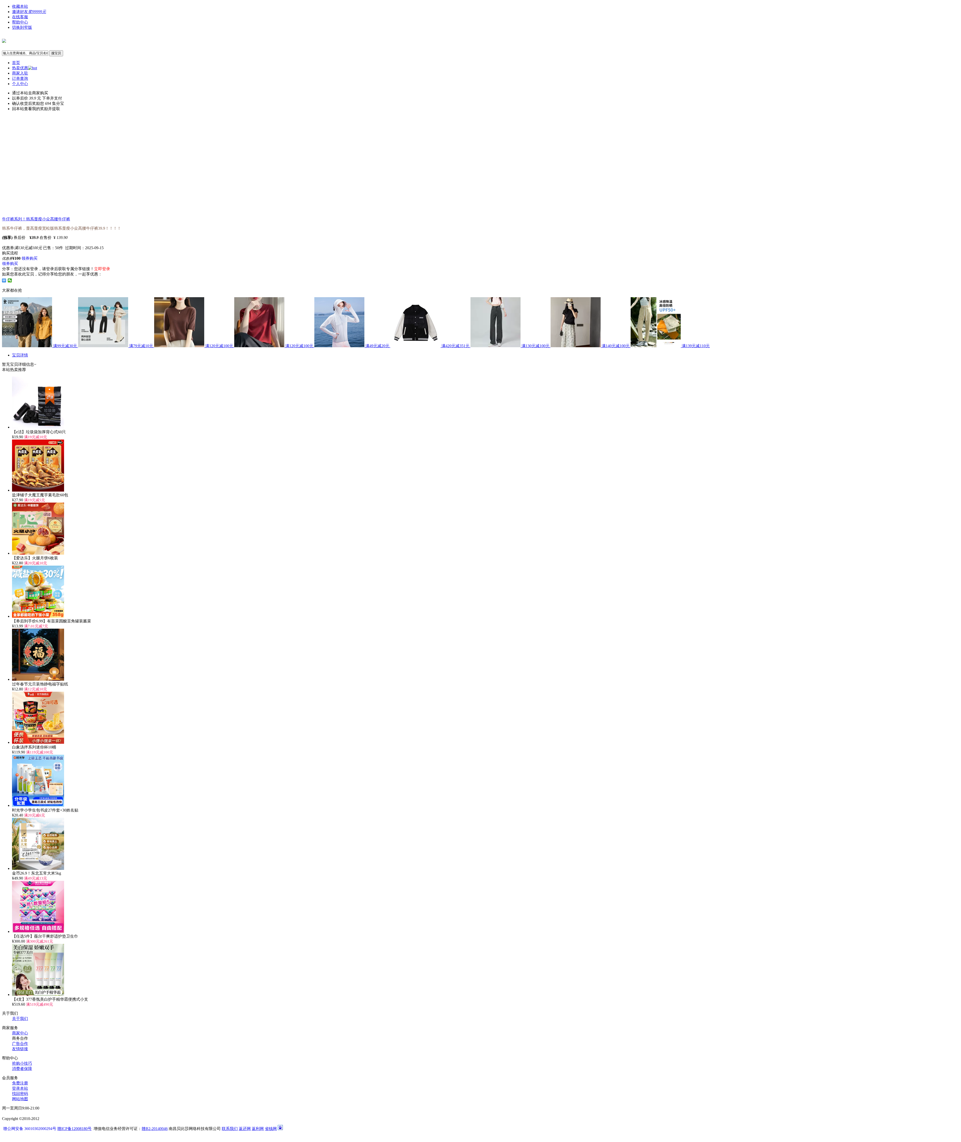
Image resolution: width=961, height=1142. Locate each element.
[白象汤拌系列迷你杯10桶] (38, 742)
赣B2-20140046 (155, 1128)
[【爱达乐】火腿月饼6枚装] (38, 553)
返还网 (245, 1128)
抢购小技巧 (22, 1063)
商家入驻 (20, 73)
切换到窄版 (22, 27)
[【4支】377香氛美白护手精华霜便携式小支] (38, 994)
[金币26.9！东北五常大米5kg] (38, 868)
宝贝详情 (20, 355)
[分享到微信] (10, 280)
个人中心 (20, 84)
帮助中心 (20, 22)
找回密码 (20, 1093)
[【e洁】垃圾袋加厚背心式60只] (38, 427)
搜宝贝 (56, 53)
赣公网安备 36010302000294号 (30, 1128)
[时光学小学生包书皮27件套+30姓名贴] (38, 805)
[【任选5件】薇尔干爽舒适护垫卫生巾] (38, 931)
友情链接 (20, 1049)
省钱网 (271, 1128)
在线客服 (20, 17)
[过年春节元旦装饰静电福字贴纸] (38, 679)
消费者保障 (22, 1068)
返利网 (258, 1128)
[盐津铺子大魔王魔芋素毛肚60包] (38, 490)
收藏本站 (20, 6)
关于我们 (20, 1018)
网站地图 (20, 1099)
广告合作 (20, 1043)
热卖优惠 (20, 68)
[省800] (4, 40)
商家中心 (20, 1033)
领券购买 (30, 258)
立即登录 (102, 269)
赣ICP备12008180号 (74, 1128)
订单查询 (20, 78)
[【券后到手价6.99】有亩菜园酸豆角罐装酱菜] (38, 616)
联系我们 (230, 1128)
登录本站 (20, 1088)
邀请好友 (29, 12)
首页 (16, 63)
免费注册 (20, 1083)
